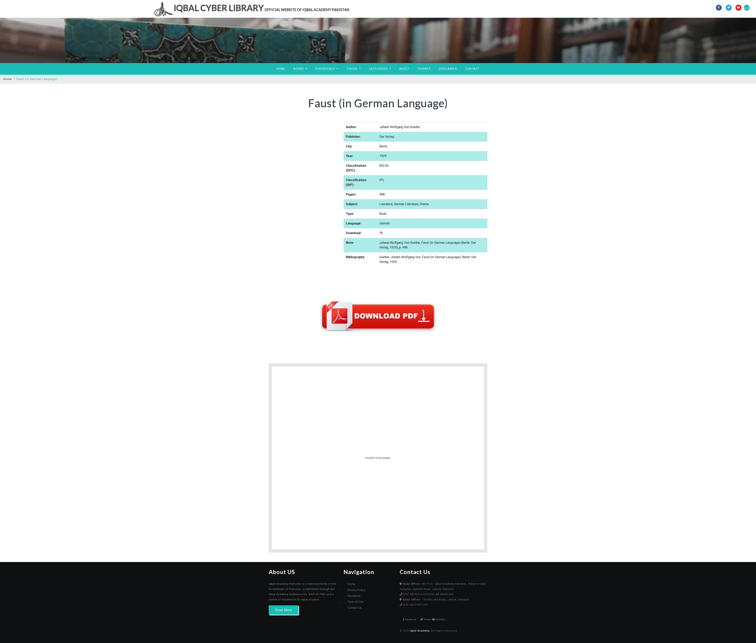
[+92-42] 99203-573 (441, 594)
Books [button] (299, 69)
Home (281, 69)
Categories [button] (379, 69)
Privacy (424, 69)
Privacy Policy (356, 590)
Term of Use (355, 602)
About (404, 69)
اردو (746, 7)
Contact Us (354, 608)
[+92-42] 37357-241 (415, 604)
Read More (283, 610)
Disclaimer (448, 69)
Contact (472, 69)
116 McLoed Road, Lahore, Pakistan (436, 599)
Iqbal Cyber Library (261, 8)
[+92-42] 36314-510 (416, 594)
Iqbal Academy (419, 630)
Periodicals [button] (325, 69)
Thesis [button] (352, 69)
